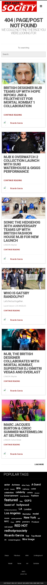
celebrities (9, 492)
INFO (23, 571)
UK (5, 540)
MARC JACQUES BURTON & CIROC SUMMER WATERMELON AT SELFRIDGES (23, 430)
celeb (33, 489)
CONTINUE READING (13, 115)
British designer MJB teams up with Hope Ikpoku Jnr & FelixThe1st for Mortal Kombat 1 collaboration (23, 97)
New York (30, 517)
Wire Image (28, 539)
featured (11, 500)
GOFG (27, 500)
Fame (40, 80)
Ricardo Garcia (16, 123)
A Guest (36, 484)
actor (7, 484)
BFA (18, 488)
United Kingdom (14, 540)
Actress (16, 484)
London (27, 509)
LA (20, 508)
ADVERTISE (23, 574)
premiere (26, 522)
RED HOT (21, 526)
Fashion (35, 496)
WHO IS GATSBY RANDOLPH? (16, 295)
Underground (38, 555)
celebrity (20, 492)
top (27, 536)
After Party (26, 485)
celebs (30, 492)
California (26, 489)
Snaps (7, 555)
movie (6, 518)
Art (27, 563)
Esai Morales (24, 496)
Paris (12, 522)
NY (39, 518)
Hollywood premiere (10, 510)
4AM (26, 555)
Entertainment (11, 496)
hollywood (23, 504)
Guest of (9, 504)
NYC (6, 521)
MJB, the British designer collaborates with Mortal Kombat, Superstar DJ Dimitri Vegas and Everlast (23, 363)
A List (6, 489)
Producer (35, 522)
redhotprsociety (15, 530)
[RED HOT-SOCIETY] (23, 6)
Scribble (36, 563)
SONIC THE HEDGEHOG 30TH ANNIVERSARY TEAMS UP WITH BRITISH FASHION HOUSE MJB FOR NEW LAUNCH (22, 231)
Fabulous (39, 214)
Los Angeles (12, 513)
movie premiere (16, 518)
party (18, 521)
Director (37, 493)
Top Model (36, 536)
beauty (12, 489)
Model (10, 563)
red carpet (8, 527)
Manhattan (27, 514)
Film (21, 501)
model (36, 513)
